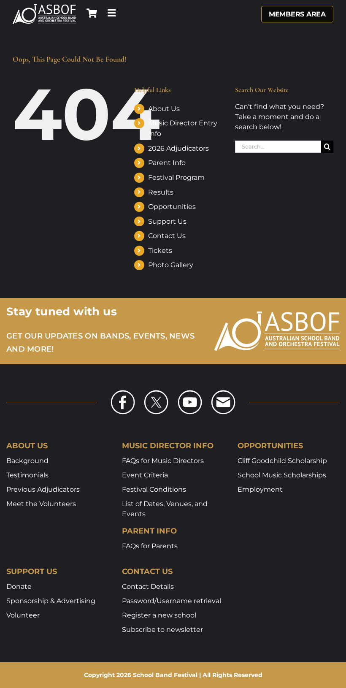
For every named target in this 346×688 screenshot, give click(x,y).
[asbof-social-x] (156, 392)
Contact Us (167, 236)
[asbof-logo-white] (44, 7)
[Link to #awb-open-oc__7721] (112, 13)
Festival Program (176, 177)
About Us (164, 109)
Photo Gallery (170, 265)
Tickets (160, 250)
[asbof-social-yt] (190, 392)
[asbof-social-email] (223, 392)
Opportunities (172, 207)
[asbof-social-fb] (122, 392)
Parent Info (167, 163)
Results (160, 192)
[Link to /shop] (91, 13)
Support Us (167, 221)
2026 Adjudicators (178, 148)
